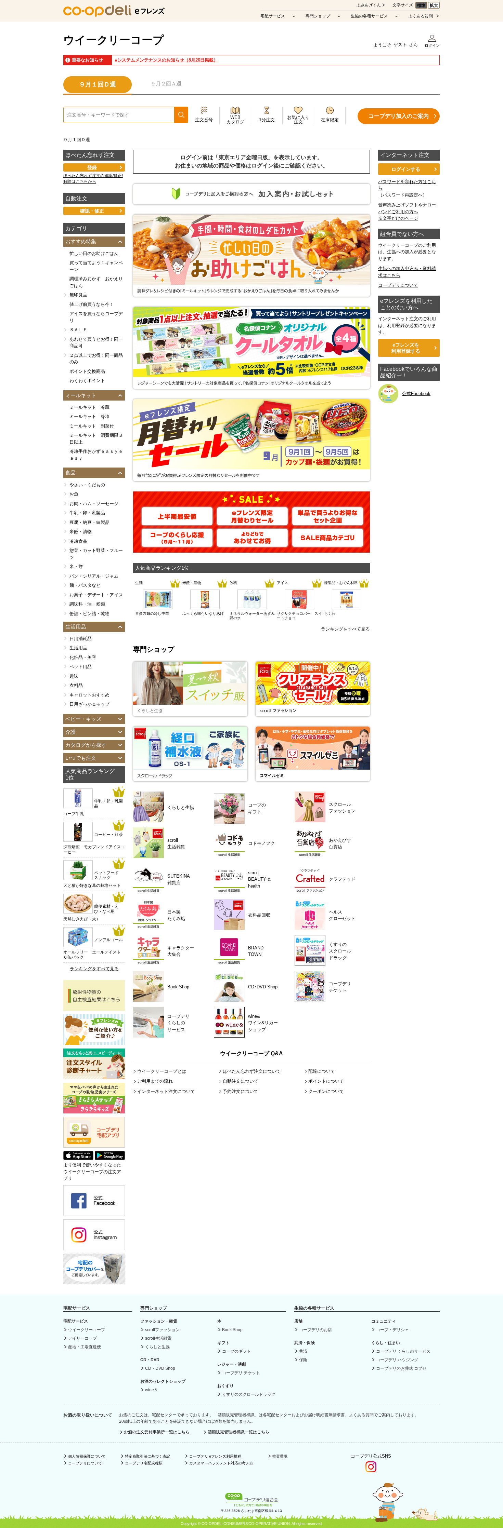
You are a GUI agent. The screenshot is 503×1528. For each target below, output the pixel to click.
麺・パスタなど (85, 585)
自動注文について (240, 1081)
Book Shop (232, 1329)
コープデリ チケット (241, 1372)
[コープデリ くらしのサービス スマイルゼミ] (313, 777)
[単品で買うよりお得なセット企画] (327, 522)
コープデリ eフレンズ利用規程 (215, 1456)
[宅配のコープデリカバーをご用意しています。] (94, 1280)
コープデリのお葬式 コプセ (401, 1368)
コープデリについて (398, 285)
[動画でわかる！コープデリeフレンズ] (94, 1041)
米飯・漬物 (80, 531)
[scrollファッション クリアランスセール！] (313, 712)
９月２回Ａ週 (166, 83)
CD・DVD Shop (160, 1368)
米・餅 (76, 566)
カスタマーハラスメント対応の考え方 (221, 1463)
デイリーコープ (82, 1338)
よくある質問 (420, 16)
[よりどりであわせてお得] (252, 543)
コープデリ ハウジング (397, 1359)
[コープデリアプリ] (94, 1146)
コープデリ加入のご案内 (399, 116)
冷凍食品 (78, 541)
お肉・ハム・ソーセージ (93, 503)
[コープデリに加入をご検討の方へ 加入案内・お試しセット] (251, 201)
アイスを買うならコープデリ (96, 317)
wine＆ (151, 1390)
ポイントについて (326, 1081)
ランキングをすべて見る (345, 629)
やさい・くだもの (87, 484)
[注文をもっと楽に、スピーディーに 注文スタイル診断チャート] (94, 1076)
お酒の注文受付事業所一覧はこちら (157, 1432)
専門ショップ (318, 16)
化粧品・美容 (82, 657)
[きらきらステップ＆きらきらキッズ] (94, 1110)
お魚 (73, 494)
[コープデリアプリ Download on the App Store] (78, 1158)
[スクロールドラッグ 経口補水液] (190, 777)
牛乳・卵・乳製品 (87, 512)
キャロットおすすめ (89, 695)
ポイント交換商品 (87, 371)
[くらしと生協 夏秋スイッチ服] (190, 712)
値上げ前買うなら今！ (91, 304)
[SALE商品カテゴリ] (327, 543)
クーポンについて (326, 1091)
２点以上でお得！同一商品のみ (96, 359)
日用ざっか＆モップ (89, 704)
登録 (92, 167)
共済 (303, 1351)
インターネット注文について (166, 1091)
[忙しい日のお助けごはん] (251, 293)
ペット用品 (80, 666)
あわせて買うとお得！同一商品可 (96, 343)
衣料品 (76, 685)
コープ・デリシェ (392, 1329)
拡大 (434, 5)
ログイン (432, 45)
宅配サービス (272, 16)
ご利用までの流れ (155, 1081)
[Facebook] (94, 1212)
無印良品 (78, 294)
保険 (303, 1359)
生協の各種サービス (369, 16)
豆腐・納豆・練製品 (89, 522)
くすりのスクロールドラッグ (248, 1394)
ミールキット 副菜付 (91, 426)
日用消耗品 (80, 638)
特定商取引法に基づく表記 (147, 1456)
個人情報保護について (87, 1456)
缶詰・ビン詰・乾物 (89, 613)
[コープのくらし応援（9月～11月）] (177, 543)
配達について (321, 1071)
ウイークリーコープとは (161, 1071)
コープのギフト (236, 1351)
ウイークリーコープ (113, 40)
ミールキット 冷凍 (89, 416)
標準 (421, 5)
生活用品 (78, 647)
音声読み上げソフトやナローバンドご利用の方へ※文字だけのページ (407, 211)
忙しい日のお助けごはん (93, 253)
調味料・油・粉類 (87, 604)
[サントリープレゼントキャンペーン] (251, 385)
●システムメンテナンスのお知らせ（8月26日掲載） (166, 60)
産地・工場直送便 (84, 1346)
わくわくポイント (87, 380)
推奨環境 (279, 1456)
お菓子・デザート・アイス (96, 594)
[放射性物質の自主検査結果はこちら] (94, 1007)
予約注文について (240, 1091)
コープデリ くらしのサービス (403, 1351)
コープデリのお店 (315, 1329)
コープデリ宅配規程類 (144, 1463)
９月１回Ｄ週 (97, 84)
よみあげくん (368, 5)
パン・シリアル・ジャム (93, 576)
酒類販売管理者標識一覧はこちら (238, 1432)
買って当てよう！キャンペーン (96, 266)
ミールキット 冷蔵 (89, 407)
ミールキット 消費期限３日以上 (96, 439)
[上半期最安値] (177, 522)
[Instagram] (94, 1246)
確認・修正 (92, 211)
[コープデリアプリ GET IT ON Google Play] (110, 1158)
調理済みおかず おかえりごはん (96, 282)
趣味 (73, 676)
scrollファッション (162, 1329)
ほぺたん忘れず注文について (252, 1071)
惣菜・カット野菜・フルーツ (96, 554)
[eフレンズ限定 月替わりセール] (252, 522)
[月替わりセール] (251, 478)
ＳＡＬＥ (78, 329)
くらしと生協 (157, 1346)
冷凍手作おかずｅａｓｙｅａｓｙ (96, 455)
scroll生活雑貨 (158, 1338)
